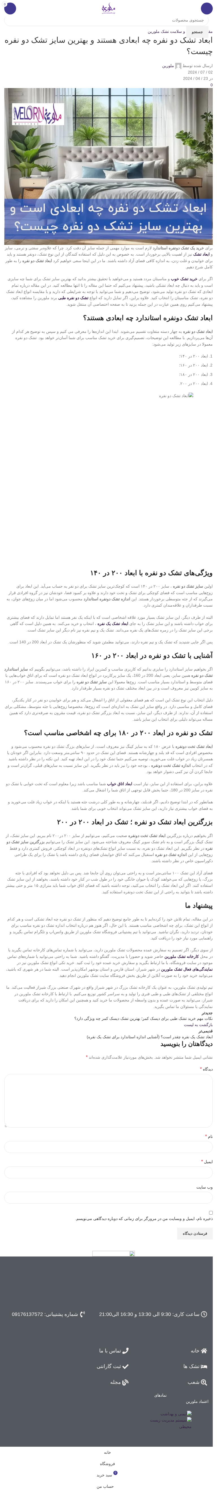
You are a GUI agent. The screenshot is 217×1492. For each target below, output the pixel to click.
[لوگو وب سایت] (108, 8)
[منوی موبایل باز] (207, 8)
